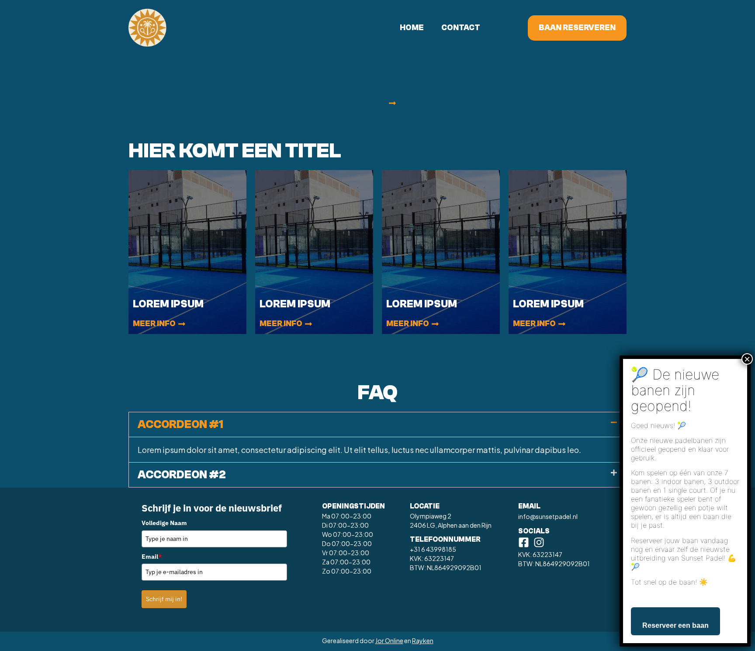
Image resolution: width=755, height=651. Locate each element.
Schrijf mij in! (164, 599)
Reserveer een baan (675, 625)
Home (412, 27)
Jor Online (389, 640)
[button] (392, 104)
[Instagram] (538, 542)
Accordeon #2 (182, 474)
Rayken (422, 640)
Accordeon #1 (180, 424)
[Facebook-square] (523, 542)
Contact (460, 27)
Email (152, 556)
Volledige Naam (164, 523)
